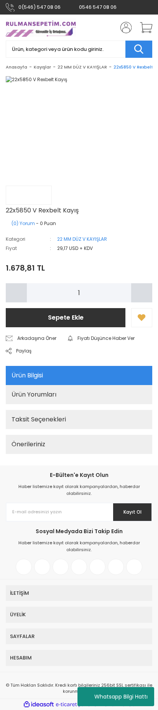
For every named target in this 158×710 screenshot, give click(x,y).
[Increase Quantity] (141, 292)
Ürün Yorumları (34, 394)
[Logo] (41, 27)
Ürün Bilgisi (27, 375)
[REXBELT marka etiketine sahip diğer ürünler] (29, 195)
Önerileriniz (28, 444)
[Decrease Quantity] (16, 292)
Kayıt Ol (132, 512)
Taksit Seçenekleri (39, 419)
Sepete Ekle (66, 317)
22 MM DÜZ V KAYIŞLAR (82, 239)
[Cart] (143, 27)
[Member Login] (123, 27)
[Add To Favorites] (141, 317)
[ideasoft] (38, 704)
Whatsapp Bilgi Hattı (121, 696)
